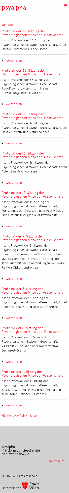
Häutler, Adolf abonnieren (19, 415)
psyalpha (14, 7)
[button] (65, 4)
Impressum (56, 461)
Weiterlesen (14, 60)
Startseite (7, 24)
